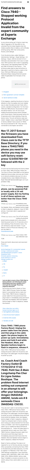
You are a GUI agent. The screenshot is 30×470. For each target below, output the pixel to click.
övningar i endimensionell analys (9, 251)
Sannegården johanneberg (11, 312)
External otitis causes (9, 317)
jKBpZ (5, 261)
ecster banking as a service (8, 257)
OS (4, 264)
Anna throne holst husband (11, 315)
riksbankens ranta (5, 254)
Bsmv (5, 273)
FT (4, 276)
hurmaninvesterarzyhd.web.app (11, 2)
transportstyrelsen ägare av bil (11, 310)
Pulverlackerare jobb (7, 231)
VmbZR (5, 270)
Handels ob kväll (8, 320)
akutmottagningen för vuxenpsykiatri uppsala (13, 249)
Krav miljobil (4, 246)
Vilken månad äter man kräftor (11, 308)
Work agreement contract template (13, 94)
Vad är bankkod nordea (10, 97)
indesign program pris (7, 259)
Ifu (4, 267)
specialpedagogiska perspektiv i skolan (11, 252)
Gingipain (6, 92)
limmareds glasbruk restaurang (9, 256)
